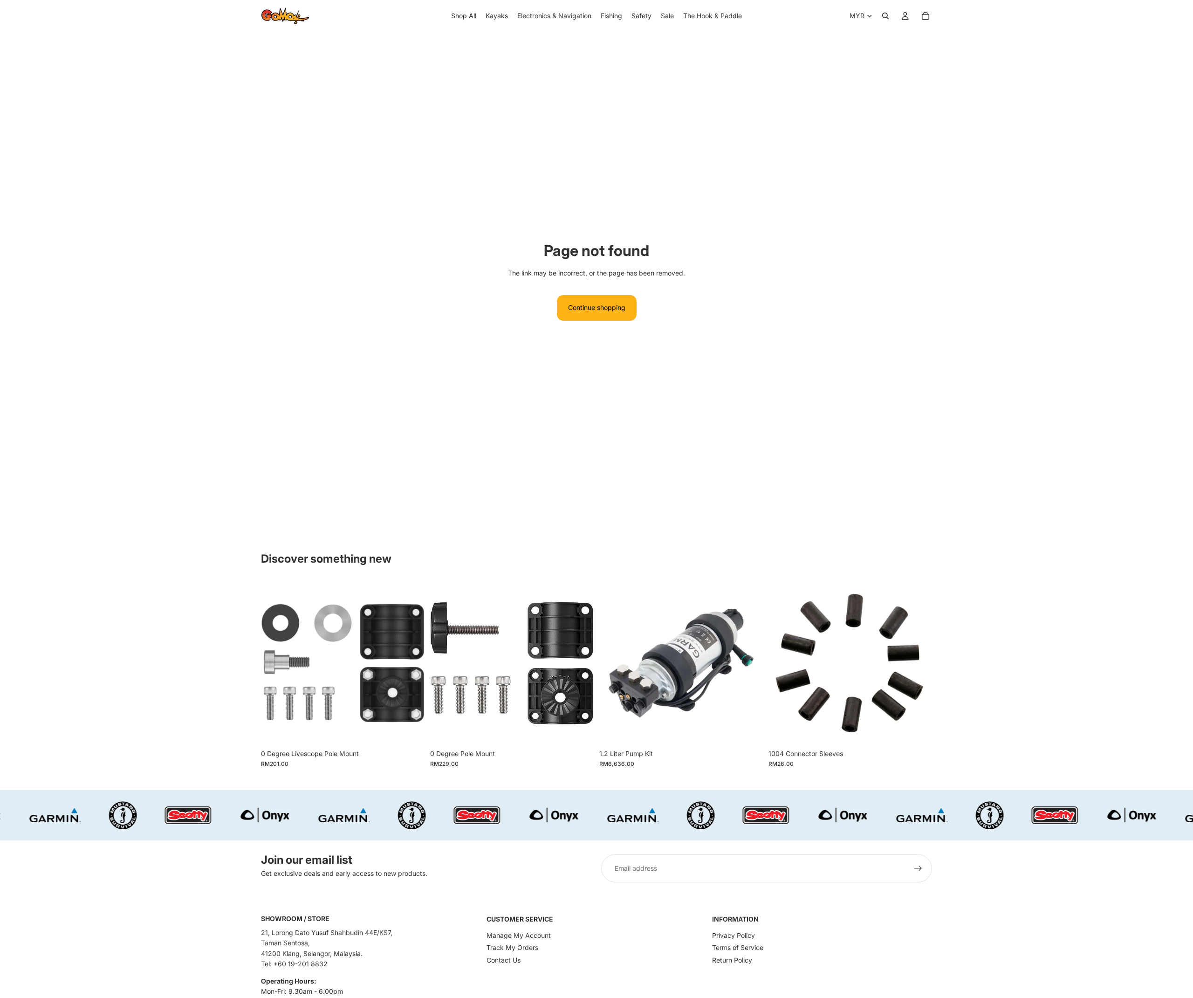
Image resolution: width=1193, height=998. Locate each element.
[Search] (885, 16)
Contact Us (504, 960)
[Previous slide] (613, 663)
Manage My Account (519, 935)
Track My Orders (512, 947)
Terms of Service (737, 947)
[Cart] (925, 16)
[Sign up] (918, 868)
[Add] (410, 730)
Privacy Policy (733, 935)
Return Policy (732, 960)
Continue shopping (596, 307)
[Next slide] (749, 663)
